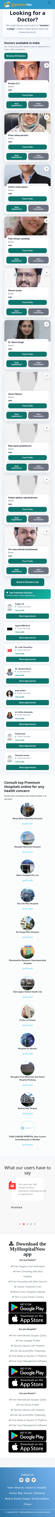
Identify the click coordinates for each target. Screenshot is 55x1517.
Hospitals (42, 1487)
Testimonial (39, 1493)
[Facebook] (21, 1480)
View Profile (27, 95)
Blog (20, 1493)
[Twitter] (34, 1480)
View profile (19, 610)
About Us (19, 1487)
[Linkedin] (27, 1480)
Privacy (27, 1504)
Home (10, 1487)
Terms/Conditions (40, 1499)
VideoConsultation (38, 105)
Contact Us (30, 1487)
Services (28, 1493)
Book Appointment (27, 616)
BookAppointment (16, 105)
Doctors (13, 1493)
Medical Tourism (13, 1499)
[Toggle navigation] (49, 2)
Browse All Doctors (16, 56)
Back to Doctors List (27, 582)
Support (26, 1499)
